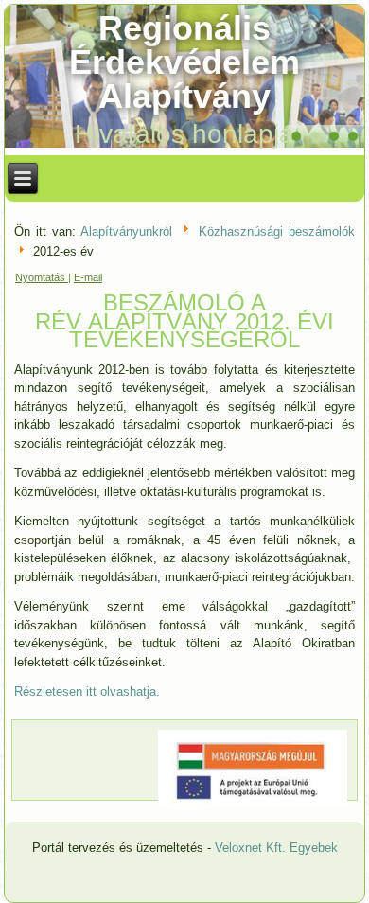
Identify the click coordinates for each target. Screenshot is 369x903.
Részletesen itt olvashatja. (87, 691)
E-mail (88, 277)
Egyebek (314, 848)
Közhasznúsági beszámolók (277, 231)
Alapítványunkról (126, 231)
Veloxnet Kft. (250, 848)
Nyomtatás (41, 277)
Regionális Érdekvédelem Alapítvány (184, 62)
